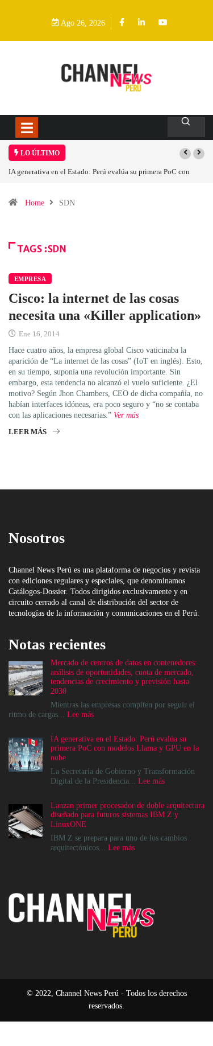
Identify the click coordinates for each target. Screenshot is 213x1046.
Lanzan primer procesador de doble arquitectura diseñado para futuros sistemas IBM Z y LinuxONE (127, 815)
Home (34, 203)
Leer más (28, 431)
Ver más (126, 415)
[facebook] (121, 23)
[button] (185, 153)
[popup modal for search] (186, 127)
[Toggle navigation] (27, 127)
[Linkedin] (141, 23)
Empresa (30, 278)
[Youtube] (163, 23)
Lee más (80, 714)
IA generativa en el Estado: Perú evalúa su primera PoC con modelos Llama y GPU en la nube (125, 749)
